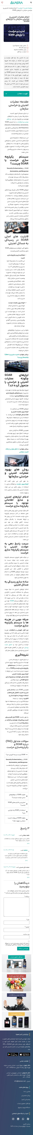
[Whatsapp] (23, 1119)
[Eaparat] (28, 1119)
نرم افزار (19, 52)
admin (25, 850)
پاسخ (28, 843)
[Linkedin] (18, 1119)
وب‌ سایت (26, 934)
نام (27, 919)
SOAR (12, 601)
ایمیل (27, 927)
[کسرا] (16, 2)
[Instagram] (13, 1119)
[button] (6, 93)
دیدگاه (26, 896)
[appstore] (24, 1054)
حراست (20, 8)
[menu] (31, 2)
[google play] (12, 1054)
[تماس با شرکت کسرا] (2, 2)
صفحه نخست (28, 8)
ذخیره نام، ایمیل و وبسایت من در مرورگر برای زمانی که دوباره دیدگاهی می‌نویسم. (17, 944)
